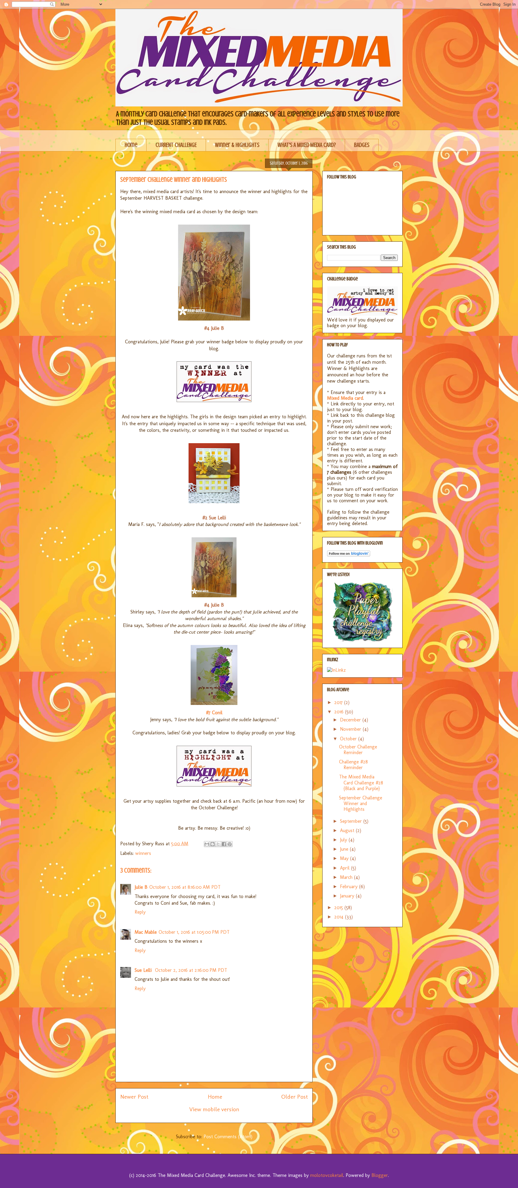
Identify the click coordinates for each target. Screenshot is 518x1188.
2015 (339, 907)
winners (143, 853)
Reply (140, 912)
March (347, 877)
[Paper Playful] (362, 640)
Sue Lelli (144, 970)
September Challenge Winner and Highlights (360, 803)
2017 (339, 702)
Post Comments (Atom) (228, 1136)
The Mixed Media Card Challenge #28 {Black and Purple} (361, 782)
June (345, 849)
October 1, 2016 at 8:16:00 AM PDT (185, 887)
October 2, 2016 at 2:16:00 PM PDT (191, 970)
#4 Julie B (214, 328)
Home (131, 145)
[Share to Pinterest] (230, 844)
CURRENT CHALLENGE (176, 145)
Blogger (379, 1175)
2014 (339, 917)
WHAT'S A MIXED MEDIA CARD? (307, 145)
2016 (339, 712)
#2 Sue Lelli (214, 518)
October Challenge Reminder (358, 749)
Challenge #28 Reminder (353, 764)
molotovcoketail (326, 1175)
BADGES (361, 145)
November (351, 729)
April (345, 868)
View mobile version (214, 1109)
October (349, 739)
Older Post (294, 1096)
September (351, 821)
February (349, 886)
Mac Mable (146, 932)
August (348, 830)
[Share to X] (218, 844)
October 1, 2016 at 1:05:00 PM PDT (194, 932)
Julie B (141, 887)
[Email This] (207, 844)
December (351, 720)
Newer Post (134, 1096)
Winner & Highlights (237, 145)
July (344, 840)
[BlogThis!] (213, 844)
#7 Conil (214, 712)
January (348, 896)
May (345, 858)
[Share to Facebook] (224, 844)
